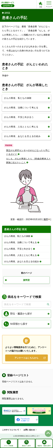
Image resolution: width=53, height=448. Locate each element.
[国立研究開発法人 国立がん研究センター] (14, 411)
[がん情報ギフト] (39, 411)
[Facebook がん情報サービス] (26, 419)
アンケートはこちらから (26, 358)
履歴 (46, 219)
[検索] (48, 304)
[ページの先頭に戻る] (48, 433)
